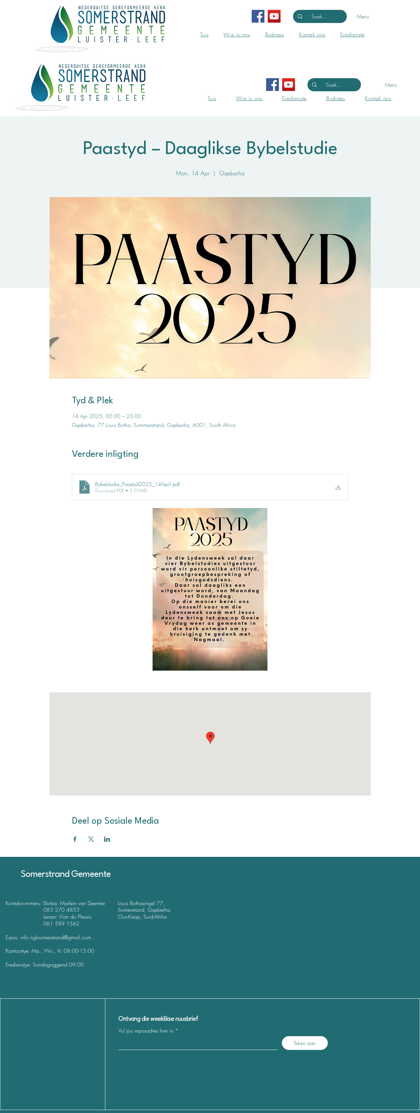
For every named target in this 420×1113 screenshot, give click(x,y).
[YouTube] (274, 16)
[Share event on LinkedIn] (107, 839)
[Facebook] (258, 16)
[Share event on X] (91, 839)
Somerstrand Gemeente (66, 874)
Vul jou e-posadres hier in (145, 1030)
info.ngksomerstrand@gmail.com (55, 937)
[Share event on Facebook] (75, 839)
